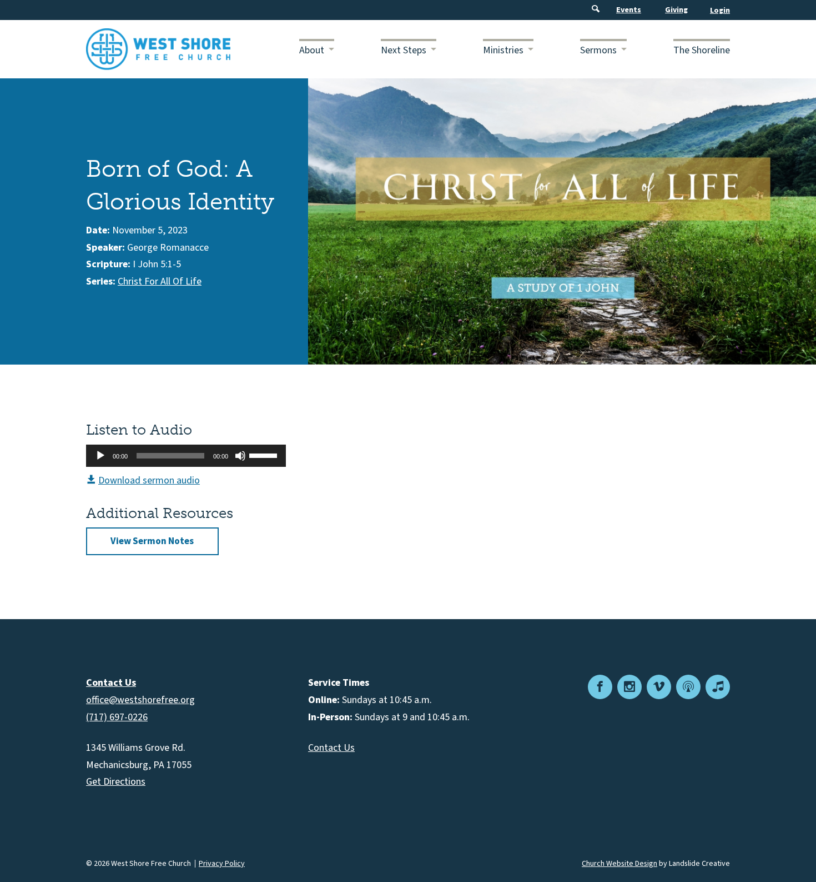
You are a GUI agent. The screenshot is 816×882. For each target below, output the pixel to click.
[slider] (264, 455)
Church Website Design (619, 863)
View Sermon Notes (152, 541)
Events (628, 10)
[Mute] (240, 455)
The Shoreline (701, 50)
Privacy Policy (222, 864)
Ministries (503, 50)
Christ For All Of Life (160, 281)
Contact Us (331, 748)
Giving (676, 10)
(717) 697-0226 (117, 717)
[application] (186, 456)
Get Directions (115, 782)
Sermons (598, 50)
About (311, 50)
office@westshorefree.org (140, 700)
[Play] (100, 455)
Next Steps (403, 50)
